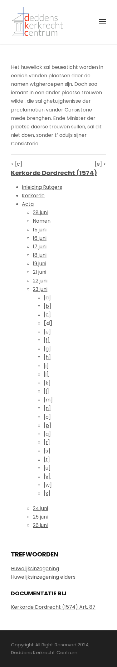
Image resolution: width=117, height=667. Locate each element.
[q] (47, 433)
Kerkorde (33, 195)
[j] (46, 374)
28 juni (40, 212)
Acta (28, 204)
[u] (47, 468)
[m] (48, 399)
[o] (47, 417)
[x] (47, 493)
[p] (47, 425)
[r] (47, 442)
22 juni (40, 280)
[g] (47, 348)
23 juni (40, 289)
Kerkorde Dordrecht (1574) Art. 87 (53, 607)
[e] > (100, 164)
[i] (46, 366)
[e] (47, 331)
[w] (48, 485)
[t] (47, 459)
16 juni (39, 238)
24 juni (40, 508)
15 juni (39, 229)
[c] (47, 314)
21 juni (39, 272)
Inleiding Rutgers (42, 187)
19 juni (39, 263)
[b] (47, 306)
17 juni (39, 246)
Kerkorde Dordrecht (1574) (54, 172)
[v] (47, 476)
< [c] (16, 164)
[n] (47, 408)
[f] (47, 340)
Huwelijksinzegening (35, 568)
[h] (47, 357)
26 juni (40, 525)
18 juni (39, 255)
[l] (46, 391)
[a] (47, 297)
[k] (47, 382)
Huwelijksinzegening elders (43, 577)
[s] (47, 450)
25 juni (40, 516)
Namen (42, 221)
